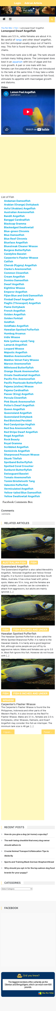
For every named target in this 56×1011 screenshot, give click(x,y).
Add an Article (33, 3)
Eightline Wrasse (14, 287)
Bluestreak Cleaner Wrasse (21, 246)
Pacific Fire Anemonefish (19, 378)
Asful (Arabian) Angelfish (19, 208)
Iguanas (8, 732)
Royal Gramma (13, 443)
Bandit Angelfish (14, 216)
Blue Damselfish (14, 234)
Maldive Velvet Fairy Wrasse (21, 359)
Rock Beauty (12, 439)
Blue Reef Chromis (15, 238)
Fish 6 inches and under (30, 629)
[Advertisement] (28, 165)
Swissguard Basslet (16, 473)
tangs (19, 39)
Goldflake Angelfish (16, 325)
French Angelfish (14, 310)
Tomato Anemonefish (17, 477)
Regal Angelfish (14, 435)
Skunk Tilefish (13, 458)
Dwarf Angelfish (14, 284)
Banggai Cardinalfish (17, 219)
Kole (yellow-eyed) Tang (19, 341)
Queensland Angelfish (18, 412)
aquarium (17, 61)
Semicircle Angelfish (17, 450)
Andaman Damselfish (17, 200)
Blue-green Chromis (16, 231)
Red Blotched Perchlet (18, 420)
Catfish (8, 261)
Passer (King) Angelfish (18, 394)
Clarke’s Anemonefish (17, 269)
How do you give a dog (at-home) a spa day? (26, 834)
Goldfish (9, 321)
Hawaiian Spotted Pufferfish (21, 329)
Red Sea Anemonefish (18, 428)
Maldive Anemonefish (17, 356)
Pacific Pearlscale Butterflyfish (23, 382)
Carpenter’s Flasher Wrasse (21, 257)
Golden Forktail (13, 318)
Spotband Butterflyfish (18, 462)
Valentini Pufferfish (16, 484)
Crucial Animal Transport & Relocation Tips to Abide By (26, 853)
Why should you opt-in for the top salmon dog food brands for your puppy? (29, 870)
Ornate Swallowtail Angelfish (22, 375)
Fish (33, 562)
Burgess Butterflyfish (17, 250)
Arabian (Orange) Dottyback (21, 204)
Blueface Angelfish (16, 242)
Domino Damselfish (16, 280)
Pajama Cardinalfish (16, 390)
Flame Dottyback (14, 306)
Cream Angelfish (14, 276)
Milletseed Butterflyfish (19, 367)
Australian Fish (14, 562)
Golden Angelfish (15, 314)
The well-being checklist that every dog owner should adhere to (27, 842)
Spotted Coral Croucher (18, 466)
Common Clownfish (16, 272)
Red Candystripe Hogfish (19, 424)
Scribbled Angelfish (16, 447)
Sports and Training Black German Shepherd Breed (29, 862)
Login (18, 3)
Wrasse (8, 700)
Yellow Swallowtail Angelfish (22, 496)
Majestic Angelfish (15, 352)
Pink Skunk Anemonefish (19, 401)
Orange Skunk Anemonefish (21, 371)
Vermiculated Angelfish (18, 488)
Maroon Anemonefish (17, 363)
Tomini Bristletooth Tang (19, 481)
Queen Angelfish (14, 409)
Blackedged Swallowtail (19, 227)
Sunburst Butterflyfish (18, 469)
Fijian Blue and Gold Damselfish (23, 295)
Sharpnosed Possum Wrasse (21, 454)
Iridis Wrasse (12, 337)
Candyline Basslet (15, 253)
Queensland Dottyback (18, 416)
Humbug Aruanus (15, 333)
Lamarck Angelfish (15, 344)
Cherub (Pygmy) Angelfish (20, 265)
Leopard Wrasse (14, 348)
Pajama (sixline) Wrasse (19, 386)
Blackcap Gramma (15, 223)
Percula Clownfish (15, 397)
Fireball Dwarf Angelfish (19, 299)
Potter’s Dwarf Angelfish (19, 405)
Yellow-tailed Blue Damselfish (22, 492)
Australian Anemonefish (19, 212)
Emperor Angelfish (15, 291)
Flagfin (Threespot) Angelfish (22, 303)
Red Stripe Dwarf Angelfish (21, 431)
